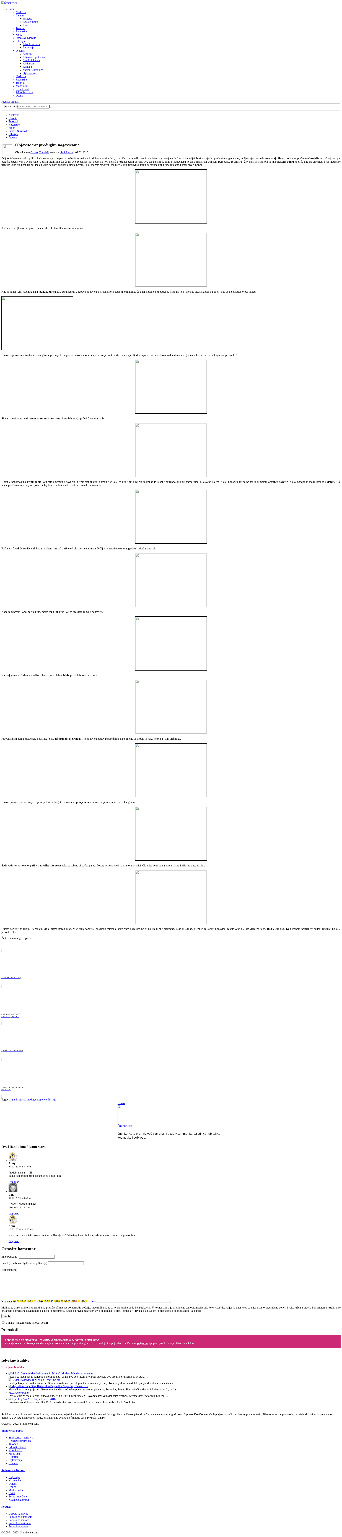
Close (121, 1103)
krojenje (20, 1099)
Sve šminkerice (31, 60)
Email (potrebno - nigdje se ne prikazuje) (24, 1263)
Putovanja (28, 47)
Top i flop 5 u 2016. (45, 1399)
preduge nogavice (37, 1099)
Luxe (26, 25)
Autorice (28, 53)
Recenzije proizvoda (20, 1440)
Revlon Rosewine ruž (48, 1379)
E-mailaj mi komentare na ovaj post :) (27, 1322)
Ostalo (19, 95)
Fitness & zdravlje (26, 37)
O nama (20, 50)
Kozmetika (15, 1480)
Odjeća (13, 1483)
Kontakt (27, 66)
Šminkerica (66, 152)
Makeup (27, 18)
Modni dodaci (16, 1490)
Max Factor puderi (19, 1392)
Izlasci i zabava (31, 44)
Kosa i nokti (22, 89)
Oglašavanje (30, 73)
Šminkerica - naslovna (21, 1437)
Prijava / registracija (34, 57)
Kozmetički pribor (19, 1499)
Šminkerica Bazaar (13, 1470)
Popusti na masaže (19, 1520)
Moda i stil (22, 85)
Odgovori (14, 1181)
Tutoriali (20, 28)
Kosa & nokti (30, 21)
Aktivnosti (29, 63)
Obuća (12, 1486)
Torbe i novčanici (18, 1496)
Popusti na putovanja (20, 1516)
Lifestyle (20, 41)
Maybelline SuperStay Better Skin (69, 1386)
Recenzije (21, 31)
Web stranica (8, 1269)
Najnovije (14, 1477)
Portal (12, 9)
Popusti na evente (18, 1526)
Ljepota (20, 15)
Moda (19, 34)
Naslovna (21, 12)
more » (92, 1301)
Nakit (12, 1493)
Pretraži (5, 101)
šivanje (52, 1099)
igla (13, 1099)
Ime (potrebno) (9, 1256)
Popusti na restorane (20, 1523)
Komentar (7, 1301)
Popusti (6, 1506)
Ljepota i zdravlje (18, 1513)
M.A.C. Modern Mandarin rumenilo (72, 1373)
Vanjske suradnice (33, 69)
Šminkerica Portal (12, 1430)
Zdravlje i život (24, 92)
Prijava (15, 101)
